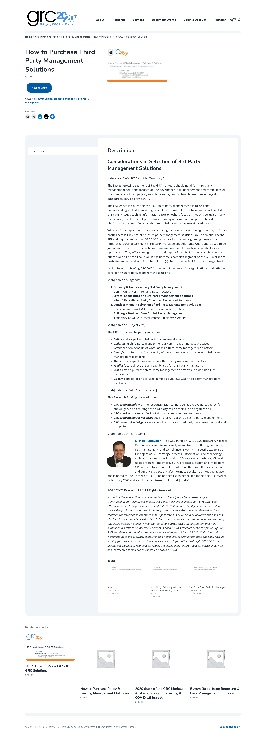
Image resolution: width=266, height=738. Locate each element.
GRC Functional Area (46, 36)
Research (118, 20)
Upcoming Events (164, 20)
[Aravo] (126, 575)
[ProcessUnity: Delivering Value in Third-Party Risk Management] (167, 575)
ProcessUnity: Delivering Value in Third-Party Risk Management (164, 589)
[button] (111, 53)
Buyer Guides (45, 98)
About (100, 20)
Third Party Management (75, 36)
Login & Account (195, 20)
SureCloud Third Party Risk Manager (207, 587)
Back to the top (229, 726)
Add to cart (39, 88)
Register (220, 20)
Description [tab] (38, 151)
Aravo (110, 587)
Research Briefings (64, 98)
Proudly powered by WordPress (78, 726)
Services (138, 20)
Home (28, 36)
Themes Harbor (127, 726)
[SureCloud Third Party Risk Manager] (208, 575)
